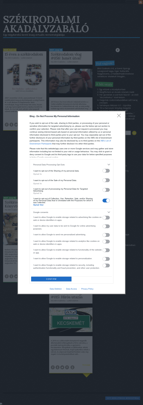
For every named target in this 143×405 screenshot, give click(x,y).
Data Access (71, 289)
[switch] (106, 171)
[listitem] (71, 164)
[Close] (119, 116)
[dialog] (71, 202)
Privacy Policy (87, 289)
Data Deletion (56, 289)
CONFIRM (51, 279)
